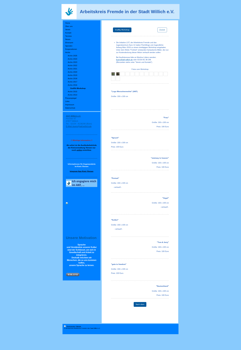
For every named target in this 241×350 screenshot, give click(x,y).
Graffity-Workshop (122, 30)
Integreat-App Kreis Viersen (81, 171)
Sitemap (78, 326)
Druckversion (70, 326)
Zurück (162, 30)
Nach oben (140, 304)
